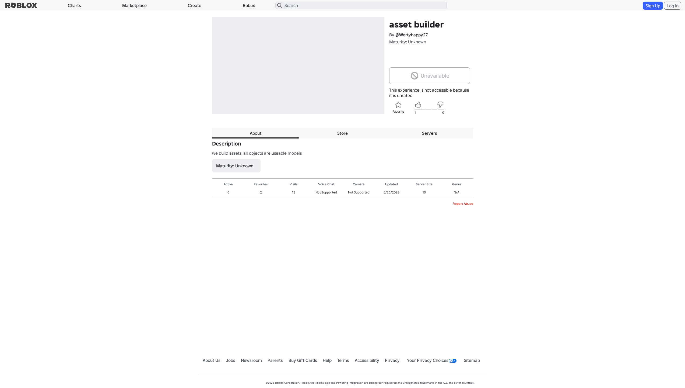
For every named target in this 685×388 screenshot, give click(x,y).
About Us (211, 360)
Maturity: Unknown (407, 41)
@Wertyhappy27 (411, 34)
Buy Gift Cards (303, 360)
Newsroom (251, 360)
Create (194, 5)
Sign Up (652, 5)
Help (327, 360)
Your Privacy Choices (427, 360)
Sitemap (472, 360)
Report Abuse (463, 204)
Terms (343, 360)
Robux (249, 5)
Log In (673, 5)
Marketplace (134, 5)
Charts (74, 5)
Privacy (392, 360)
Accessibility (367, 360)
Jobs (230, 360)
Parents (275, 360)
